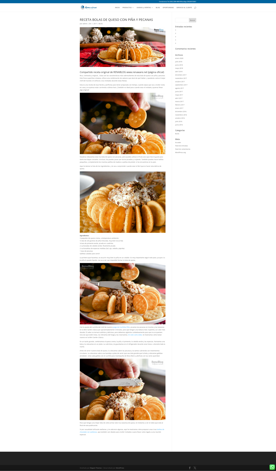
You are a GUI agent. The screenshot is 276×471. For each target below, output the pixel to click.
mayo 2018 (179, 68)
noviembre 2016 (181, 115)
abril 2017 (178, 98)
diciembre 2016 (180, 111)
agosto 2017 (179, 88)
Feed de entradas (181, 146)
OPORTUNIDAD (168, 8)
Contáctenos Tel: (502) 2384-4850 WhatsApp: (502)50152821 (177, 1)
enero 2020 (179, 58)
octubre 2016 (180, 118)
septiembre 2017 (181, 85)
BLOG (158, 8)
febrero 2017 (179, 105)
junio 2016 (179, 125)
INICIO (117, 8)
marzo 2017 (179, 101)
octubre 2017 (180, 82)
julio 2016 (178, 121)
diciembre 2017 (180, 75)
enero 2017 (179, 108)
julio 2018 (178, 62)
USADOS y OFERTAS (144, 8)
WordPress (120, 468)
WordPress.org (180, 152)
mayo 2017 (179, 95)
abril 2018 (178, 72)
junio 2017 (179, 91)
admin (85, 24)
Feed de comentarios (182, 149)
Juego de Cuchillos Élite (121, 327)
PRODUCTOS (127, 8)
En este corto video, (135, 335)
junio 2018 (179, 65)
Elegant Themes (96, 468)
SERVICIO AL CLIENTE (184, 8)
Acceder (178, 142)
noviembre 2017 (181, 78)
